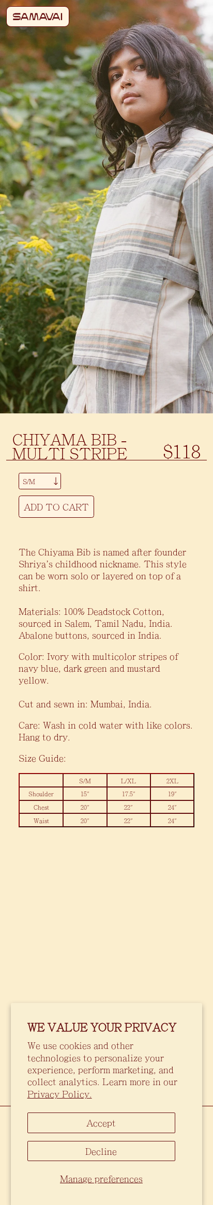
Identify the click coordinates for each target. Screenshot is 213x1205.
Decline (101, 1151)
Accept (101, 1123)
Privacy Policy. (59, 1094)
